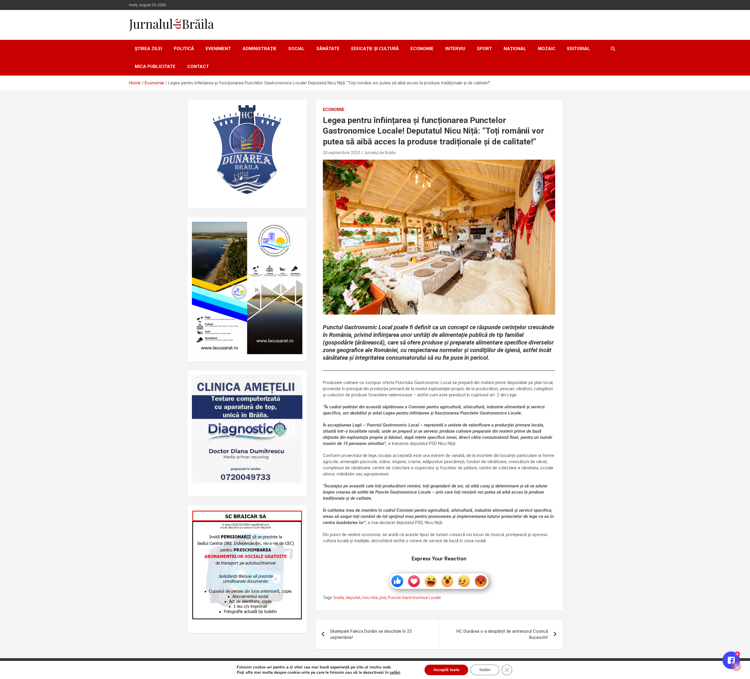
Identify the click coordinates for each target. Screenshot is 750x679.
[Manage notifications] (736, 666)
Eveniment (218, 48)
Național (515, 48)
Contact (198, 66)
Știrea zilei (148, 48)
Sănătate (328, 48)
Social (296, 48)
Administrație (260, 48)
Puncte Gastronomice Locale (414, 597)
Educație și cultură (375, 48)
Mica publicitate (155, 66)
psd (382, 597)
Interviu (455, 48)
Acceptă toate (446, 670)
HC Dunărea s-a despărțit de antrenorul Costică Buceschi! (502, 634)
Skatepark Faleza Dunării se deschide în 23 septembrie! (371, 634)
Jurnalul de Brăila (380, 152)
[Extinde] (295, 382)
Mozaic (546, 48)
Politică (184, 48)
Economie (422, 48)
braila (339, 597)
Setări (484, 670)
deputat (353, 597)
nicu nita (370, 597)
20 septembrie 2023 (341, 152)
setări (395, 672)
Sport (484, 48)
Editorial (578, 48)
